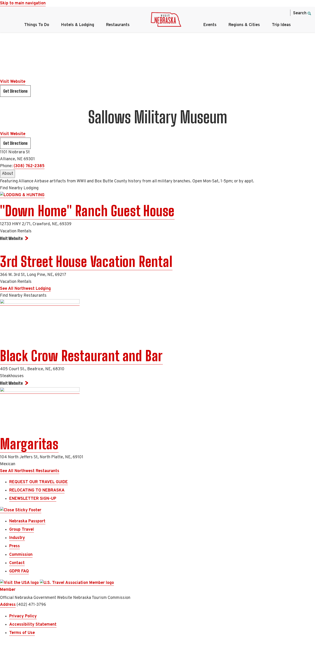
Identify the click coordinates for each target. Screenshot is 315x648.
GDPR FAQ (19, 571)
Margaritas (29, 444)
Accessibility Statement (32, 624)
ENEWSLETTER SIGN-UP (32, 498)
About (7, 173)
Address (8, 604)
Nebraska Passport (27, 521)
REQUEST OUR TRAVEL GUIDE (38, 482)
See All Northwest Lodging (25, 288)
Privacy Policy (23, 616)
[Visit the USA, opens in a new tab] (20, 583)
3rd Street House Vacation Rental (86, 261)
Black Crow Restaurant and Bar (81, 356)
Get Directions (15, 91)
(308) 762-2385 (29, 166)
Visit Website (12, 81)
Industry (17, 538)
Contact (17, 563)
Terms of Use (22, 633)
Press (14, 546)
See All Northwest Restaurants (29, 471)
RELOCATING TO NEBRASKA (37, 490)
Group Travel (21, 529)
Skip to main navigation (23, 3)
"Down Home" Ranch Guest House (87, 211)
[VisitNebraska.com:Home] (166, 20)
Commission (21, 554)
